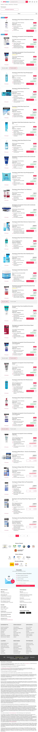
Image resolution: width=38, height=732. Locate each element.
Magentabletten (16, 635)
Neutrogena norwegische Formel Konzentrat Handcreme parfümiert (23, 343)
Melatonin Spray (29, 629)
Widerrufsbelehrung (10, 657)
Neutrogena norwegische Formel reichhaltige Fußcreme (22, 434)
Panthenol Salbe (29, 651)
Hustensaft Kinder (16, 653)
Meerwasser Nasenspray (17, 648)
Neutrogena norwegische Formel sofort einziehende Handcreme (23, 157)
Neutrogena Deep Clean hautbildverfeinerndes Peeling (22, 307)
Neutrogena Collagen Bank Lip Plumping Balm (22, 482)
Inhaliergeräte (15, 650)
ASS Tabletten (3, 629)
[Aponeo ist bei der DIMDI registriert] (14, 546)
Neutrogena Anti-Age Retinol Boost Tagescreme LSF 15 (24, 499)
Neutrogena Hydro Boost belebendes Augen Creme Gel (23, 123)
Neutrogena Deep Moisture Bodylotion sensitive (23, 19)
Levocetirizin (3, 650)
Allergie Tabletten (4, 644)
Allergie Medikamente (5, 643)
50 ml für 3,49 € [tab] (5, 358)
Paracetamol (3, 634)
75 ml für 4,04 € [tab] (13, 68)
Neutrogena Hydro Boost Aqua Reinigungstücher (23, 172)
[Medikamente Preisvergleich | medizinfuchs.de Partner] (33, 546)
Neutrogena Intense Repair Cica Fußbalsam (22, 189)
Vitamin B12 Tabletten (30, 632)
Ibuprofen (2, 632)
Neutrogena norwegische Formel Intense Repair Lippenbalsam (22, 326)
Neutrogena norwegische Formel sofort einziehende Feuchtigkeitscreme (23, 205)
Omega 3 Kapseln (29, 634)
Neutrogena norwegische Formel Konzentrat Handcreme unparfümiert (23, 53)
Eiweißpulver (28, 628)
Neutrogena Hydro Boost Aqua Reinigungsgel (22, 72)
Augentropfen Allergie (5, 646)
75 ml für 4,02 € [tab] (13, 358)
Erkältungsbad (16, 647)
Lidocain (14, 636)
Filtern (19, 13)
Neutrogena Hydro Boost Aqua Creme (20, 106)
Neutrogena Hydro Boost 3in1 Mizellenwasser (22, 379)
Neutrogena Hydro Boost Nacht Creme (20, 88)
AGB (4, 657)
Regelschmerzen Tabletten (5, 635)
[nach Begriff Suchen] (27, 2)
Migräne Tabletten (4, 628)
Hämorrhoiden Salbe (17, 632)
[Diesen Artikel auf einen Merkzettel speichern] (35, 31)
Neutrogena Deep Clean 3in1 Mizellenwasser (22, 237)
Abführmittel (15, 634)
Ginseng (27, 636)
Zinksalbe (27, 646)
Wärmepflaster (16, 627)
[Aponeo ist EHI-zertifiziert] (10, 546)
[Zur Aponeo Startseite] (6, 1)
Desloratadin (3, 653)
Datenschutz (32, 657)
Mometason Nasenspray (5, 647)
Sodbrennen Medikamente (18, 628)
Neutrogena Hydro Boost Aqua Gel (20, 270)
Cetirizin (2, 648)
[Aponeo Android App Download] (28, 612)
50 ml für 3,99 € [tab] (5, 68)
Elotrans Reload (29, 627)
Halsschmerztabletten (17, 646)
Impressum (27, 657)
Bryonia (27, 653)
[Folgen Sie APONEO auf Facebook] (20, 606)
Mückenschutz (28, 650)
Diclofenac (2, 631)
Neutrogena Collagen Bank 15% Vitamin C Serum (23, 467)
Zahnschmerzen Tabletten (5, 636)
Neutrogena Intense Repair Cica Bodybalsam (22, 397)
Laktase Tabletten (29, 635)
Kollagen (27, 631)
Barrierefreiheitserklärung (23, 658)
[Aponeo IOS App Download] (22, 612)
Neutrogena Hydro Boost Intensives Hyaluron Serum (23, 221)
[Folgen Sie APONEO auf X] (23, 606)
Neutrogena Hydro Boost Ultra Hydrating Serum (23, 253)
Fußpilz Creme (28, 648)
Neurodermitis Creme (30, 644)
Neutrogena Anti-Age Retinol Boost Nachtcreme (23, 518)
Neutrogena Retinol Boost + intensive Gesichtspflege (24, 451)
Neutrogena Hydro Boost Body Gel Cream (21, 140)
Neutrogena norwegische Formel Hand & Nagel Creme (22, 363)
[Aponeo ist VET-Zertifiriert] (19, 546)
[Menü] (1, 1)
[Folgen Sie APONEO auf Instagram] (25, 606)
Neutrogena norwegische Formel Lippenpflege (22, 36)
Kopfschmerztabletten (5, 627)
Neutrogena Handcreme (9, 9)
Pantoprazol (28, 647)
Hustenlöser (15, 644)
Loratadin (2, 651)
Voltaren (14, 631)
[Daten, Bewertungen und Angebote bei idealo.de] (28, 546)
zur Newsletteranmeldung (25, 585)
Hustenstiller (15, 643)
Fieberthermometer (29, 643)
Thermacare (15, 629)
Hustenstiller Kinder (17, 651)
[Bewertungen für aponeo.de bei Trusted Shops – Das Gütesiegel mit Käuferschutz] (5, 546)
